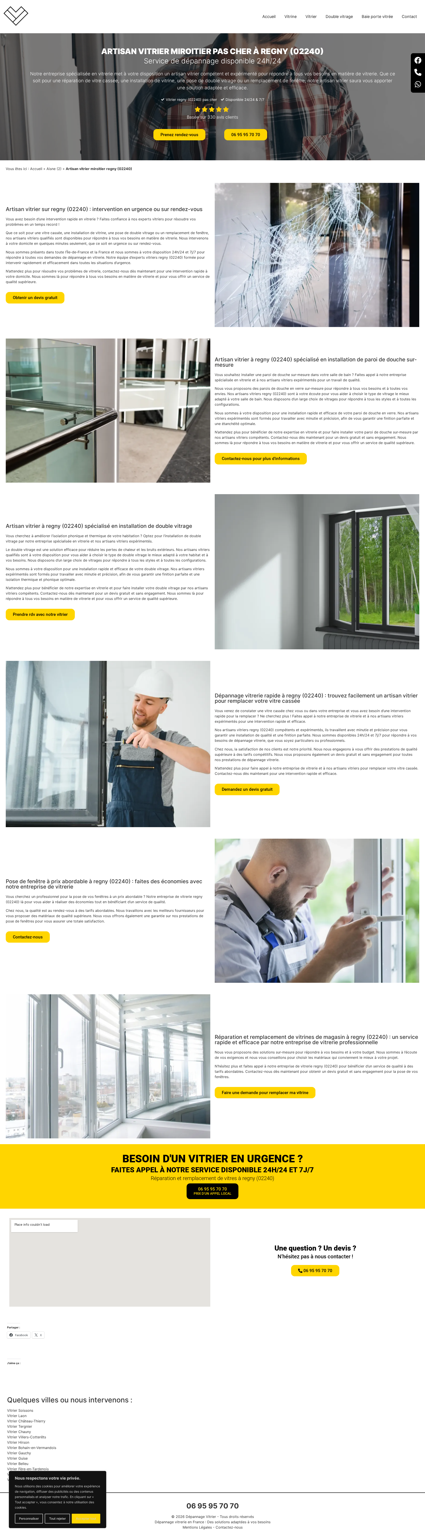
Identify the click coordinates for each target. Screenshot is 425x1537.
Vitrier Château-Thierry (26, 1421)
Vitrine (290, 16)
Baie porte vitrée (377, 16)
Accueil (269, 16)
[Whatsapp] (417, 85)
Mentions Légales (197, 1527)
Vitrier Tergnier (19, 1426)
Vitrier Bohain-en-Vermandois (31, 1447)
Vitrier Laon (17, 1416)
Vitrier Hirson (18, 1442)
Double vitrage (339, 16)
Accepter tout (86, 1518)
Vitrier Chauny (19, 1431)
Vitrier (311, 16)
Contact (409, 16)
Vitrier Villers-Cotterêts (26, 1437)
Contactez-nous (229, 1527)
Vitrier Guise (17, 1458)
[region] (57, 1499)
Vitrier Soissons (20, 1410)
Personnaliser (29, 1518)
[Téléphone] (417, 73)
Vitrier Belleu (17, 1463)
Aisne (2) (54, 168)
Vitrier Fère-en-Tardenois (28, 1469)
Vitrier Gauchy (19, 1453)
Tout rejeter (57, 1518)
